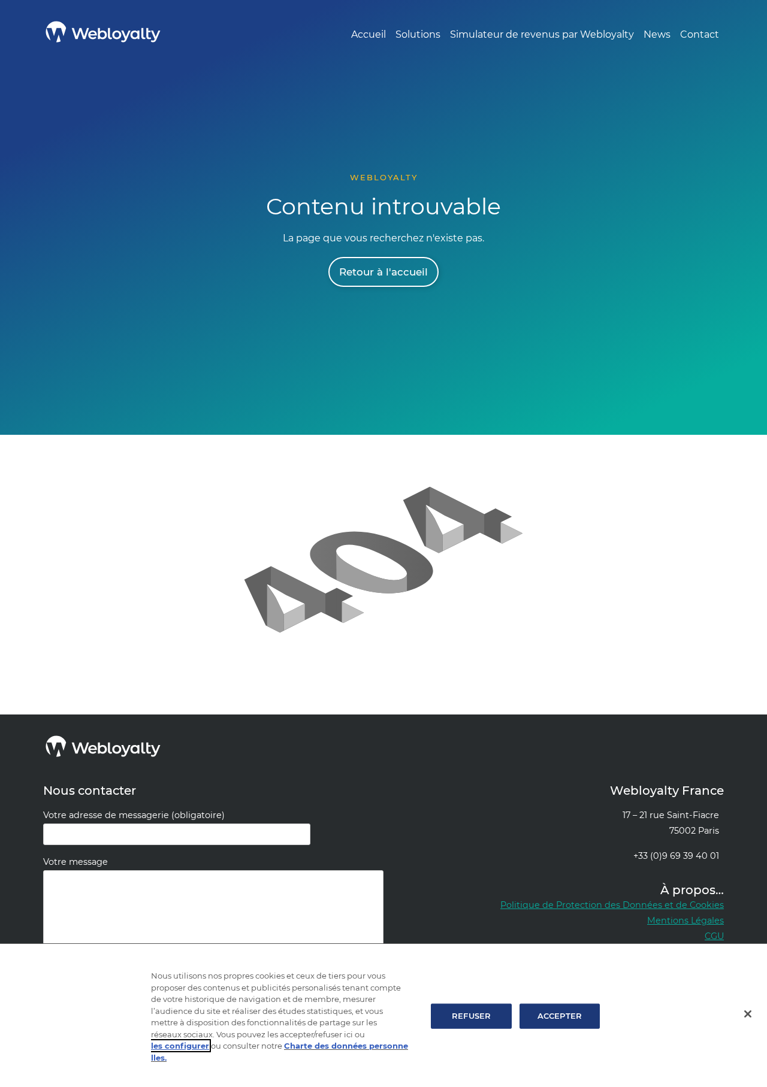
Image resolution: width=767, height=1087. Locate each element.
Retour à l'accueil (383, 272)
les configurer (180, 1045)
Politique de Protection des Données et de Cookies (612, 905)
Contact (699, 34)
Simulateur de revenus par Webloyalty (542, 34)
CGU (714, 936)
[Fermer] (748, 1014)
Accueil (368, 34)
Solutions (417, 34)
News (657, 34)
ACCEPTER (559, 1016)
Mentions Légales (685, 920)
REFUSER (471, 1016)
